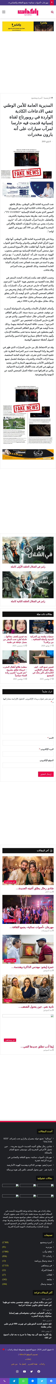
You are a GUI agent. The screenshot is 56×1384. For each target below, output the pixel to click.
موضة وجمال (46, 1284)
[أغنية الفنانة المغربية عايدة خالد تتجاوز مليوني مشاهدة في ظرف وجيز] (10, 1188)
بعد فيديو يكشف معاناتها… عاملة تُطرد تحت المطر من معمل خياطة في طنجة (15, 639)
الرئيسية (47, 98)
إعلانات (28, 1359)
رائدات (42, 1364)
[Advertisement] (28, 62)
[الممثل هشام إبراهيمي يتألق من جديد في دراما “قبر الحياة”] (10, 1199)
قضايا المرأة (47, 1270)
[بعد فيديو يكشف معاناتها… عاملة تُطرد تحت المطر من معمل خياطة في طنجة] (14, 627)
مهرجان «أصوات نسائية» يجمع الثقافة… (32, 927)
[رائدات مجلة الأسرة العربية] (28, 11)
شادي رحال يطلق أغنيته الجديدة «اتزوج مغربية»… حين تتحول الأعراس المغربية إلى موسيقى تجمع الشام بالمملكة (28, 1149)
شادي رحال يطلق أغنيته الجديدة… (35, 888)
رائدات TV (47, 1256)
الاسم (50, 738)
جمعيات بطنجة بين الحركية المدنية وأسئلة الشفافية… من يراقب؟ (42, 639)
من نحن (14, 1364)
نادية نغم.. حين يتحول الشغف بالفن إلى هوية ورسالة (29, 1170)
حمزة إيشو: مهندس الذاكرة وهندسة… (32, 967)
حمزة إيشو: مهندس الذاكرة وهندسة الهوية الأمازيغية (29, 1165)
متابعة (49, 1279)
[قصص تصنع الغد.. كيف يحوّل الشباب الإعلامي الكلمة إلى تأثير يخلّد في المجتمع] (41, 657)
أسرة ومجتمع (37, 98)
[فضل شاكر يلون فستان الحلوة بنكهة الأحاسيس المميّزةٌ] (28, 1188)
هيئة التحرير (32, 1364)
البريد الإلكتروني (46, 749)
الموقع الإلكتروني (47, 760)
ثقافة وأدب (47, 1252)
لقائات (49, 1275)
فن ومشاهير (46, 1265)
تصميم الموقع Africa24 (28, 1354)
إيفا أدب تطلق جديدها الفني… (37, 1046)
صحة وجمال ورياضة (43, 1261)
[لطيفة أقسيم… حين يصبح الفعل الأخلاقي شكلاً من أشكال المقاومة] (28, 1199)
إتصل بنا (22, 1364)
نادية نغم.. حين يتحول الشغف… (36, 1006)
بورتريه (49, 1247)
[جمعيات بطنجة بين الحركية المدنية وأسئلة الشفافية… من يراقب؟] (41, 627)
